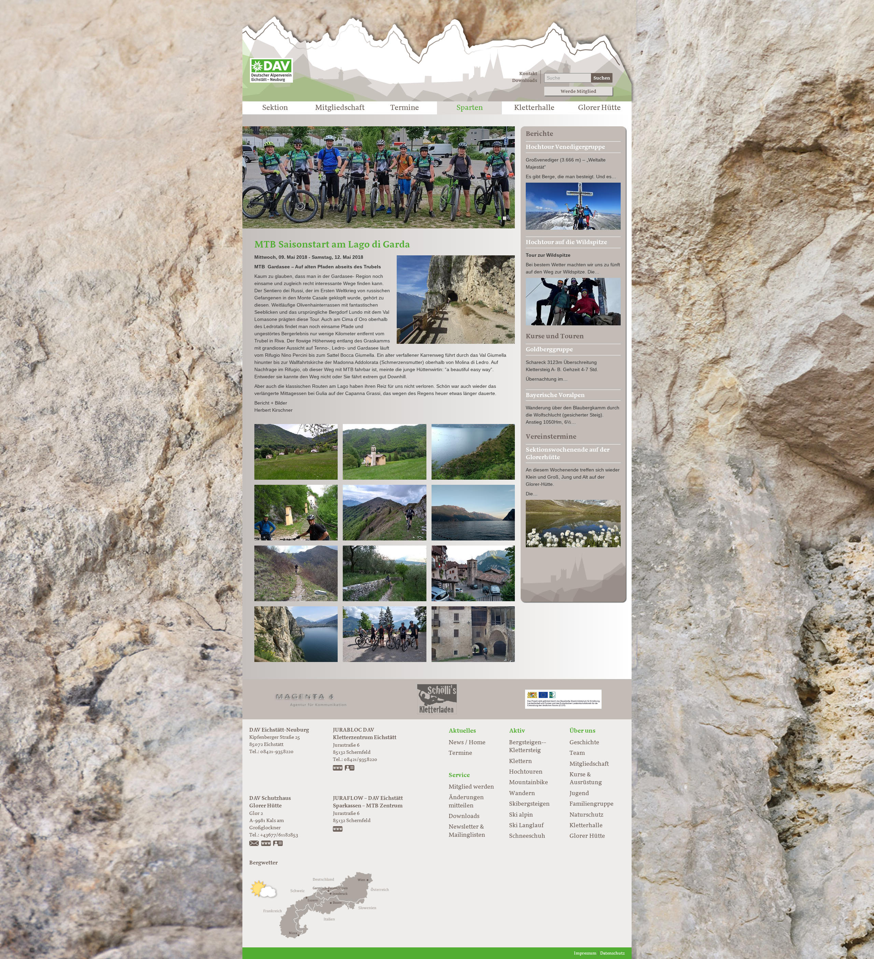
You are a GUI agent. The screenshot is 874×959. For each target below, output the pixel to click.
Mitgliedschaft (340, 108)
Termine (404, 108)
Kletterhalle (534, 108)
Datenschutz (612, 953)
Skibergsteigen (529, 804)
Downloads (524, 80)
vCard (350, 768)
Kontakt (528, 73)
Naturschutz (586, 815)
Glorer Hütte (599, 108)
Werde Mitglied (578, 91)
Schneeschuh (527, 836)
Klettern (520, 761)
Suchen (601, 78)
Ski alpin (521, 815)
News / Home (467, 742)
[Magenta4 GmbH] (311, 699)
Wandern (522, 793)
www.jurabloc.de (338, 768)
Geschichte (584, 742)
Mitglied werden (471, 787)
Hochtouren (525, 772)
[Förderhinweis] (563, 699)
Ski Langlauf (526, 825)
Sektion (275, 108)
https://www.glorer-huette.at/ (266, 844)
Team (577, 753)
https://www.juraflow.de (338, 829)
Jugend (579, 793)
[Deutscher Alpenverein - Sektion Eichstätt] (271, 70)
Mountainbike (528, 782)
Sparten (469, 108)
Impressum (585, 953)
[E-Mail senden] (254, 844)
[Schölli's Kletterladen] (437, 699)
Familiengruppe (591, 804)
